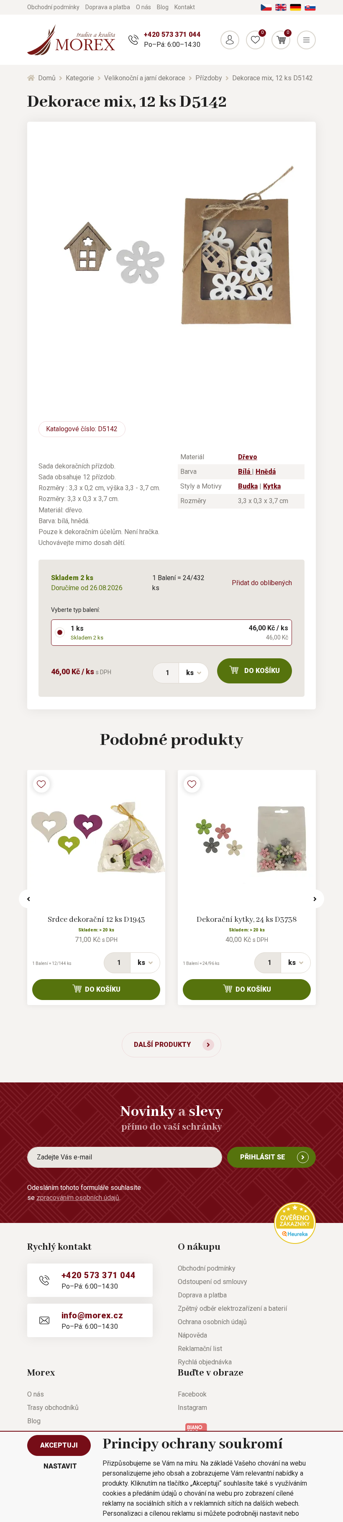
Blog (163, 7)
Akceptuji (59, 1445)
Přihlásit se (262, 1157)
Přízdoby (208, 78)
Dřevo (247, 457)
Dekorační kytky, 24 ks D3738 (247, 920)
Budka (248, 486)
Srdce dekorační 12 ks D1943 (96, 920)
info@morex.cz (92, 1315)
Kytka (272, 486)
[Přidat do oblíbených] (41, 784)
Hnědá (266, 472)
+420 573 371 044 (172, 34)
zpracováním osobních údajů (77, 1198)
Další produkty (162, 1045)
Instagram (192, 1408)
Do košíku (262, 671)
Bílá (245, 472)
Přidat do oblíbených (262, 583)
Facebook (192, 1394)
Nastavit (60, 1466)
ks (190, 673)
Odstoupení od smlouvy (212, 1282)
